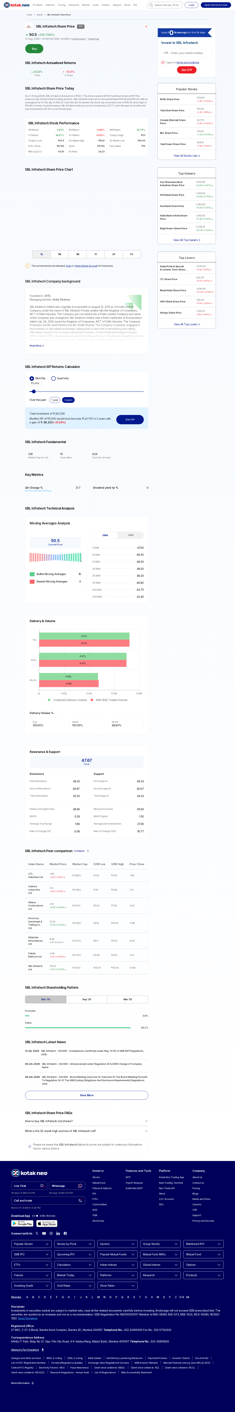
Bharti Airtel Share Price (173, 290)
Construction (78, 38)
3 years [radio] (68, 400)
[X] (37, 1233)
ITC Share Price (168, 279)
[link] (29, 1186)
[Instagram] (51, 1233)
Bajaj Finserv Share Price (173, 228)
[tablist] (87, 254)
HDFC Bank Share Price (173, 301)
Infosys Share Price (170, 312)
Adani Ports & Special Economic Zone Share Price (172, 268)
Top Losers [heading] (187, 258)
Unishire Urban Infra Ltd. (34, 889)
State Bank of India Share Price (173, 217)
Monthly (40, 378)
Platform (50, 5)
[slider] (34, 391)
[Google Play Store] (22, 1223)
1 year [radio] (55, 400)
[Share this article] (146, 26)
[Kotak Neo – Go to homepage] (17, 5)
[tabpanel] (118, 572)
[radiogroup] (87, 378)
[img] (86, 209)
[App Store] (47, 1223)
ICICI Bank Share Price (172, 195)
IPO (135, 5)
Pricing (62, 5)
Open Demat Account (86, 265)
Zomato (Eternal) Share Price (173, 122)
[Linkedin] (58, 1233)
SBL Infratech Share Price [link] (59, 15)
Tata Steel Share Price (172, 110)
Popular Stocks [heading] (186, 89)
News (127, 5)
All (187, 1297)
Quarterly (63, 378)
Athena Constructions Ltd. (35, 905)
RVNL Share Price (169, 99)
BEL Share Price (169, 133)
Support (117, 5)
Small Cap (93, 38)
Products (38, 5)
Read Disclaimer (28, 1318)
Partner (106, 5)
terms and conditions (188, 62)
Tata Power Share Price (173, 144)
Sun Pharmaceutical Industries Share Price (172, 184)
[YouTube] (44, 1233)
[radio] (32, 378)
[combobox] (164, 5)
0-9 (181, 1297)
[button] (216, 5)
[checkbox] (162, 62)
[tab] (42, 254)
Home (29, 15)
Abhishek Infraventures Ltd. (35, 940)
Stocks (40, 15)
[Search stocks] (151, 5)
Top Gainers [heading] (186, 173)
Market (86, 5)
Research (74, 5)
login (68, 265)
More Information (20, 1383)
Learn (96, 5)
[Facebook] (65, 1233)
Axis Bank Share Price (172, 206)
